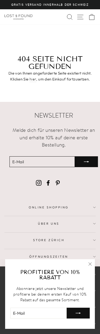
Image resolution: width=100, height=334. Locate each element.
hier (32, 79)
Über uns (48, 223)
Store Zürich (48, 240)
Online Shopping (49, 207)
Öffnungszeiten (48, 256)
